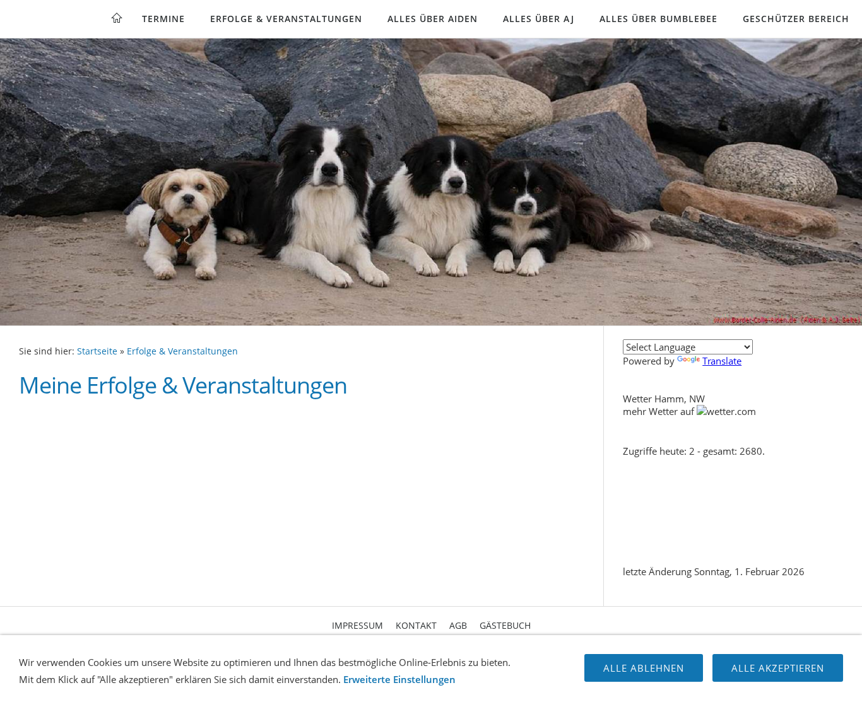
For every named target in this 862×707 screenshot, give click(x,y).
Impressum (357, 625)
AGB (458, 625)
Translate (721, 360)
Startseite (97, 351)
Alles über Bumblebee (658, 19)
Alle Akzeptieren (777, 668)
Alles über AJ (538, 19)
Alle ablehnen (643, 668)
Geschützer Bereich (796, 19)
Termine (163, 19)
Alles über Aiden (432, 19)
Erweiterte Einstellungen (399, 679)
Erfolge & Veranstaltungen (286, 19)
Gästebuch (505, 625)
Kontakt (416, 625)
